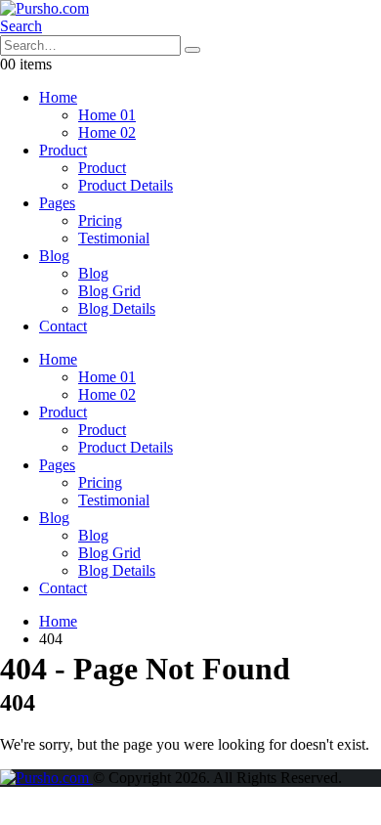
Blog (54, 255)
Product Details (125, 185)
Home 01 (107, 115)
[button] (21, 26)
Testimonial (113, 238)
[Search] (192, 50)
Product (63, 150)
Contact (63, 326)
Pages (57, 203)
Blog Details (116, 308)
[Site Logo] (44, 8)
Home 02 (107, 132)
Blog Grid (109, 290)
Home (58, 97)
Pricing (100, 220)
